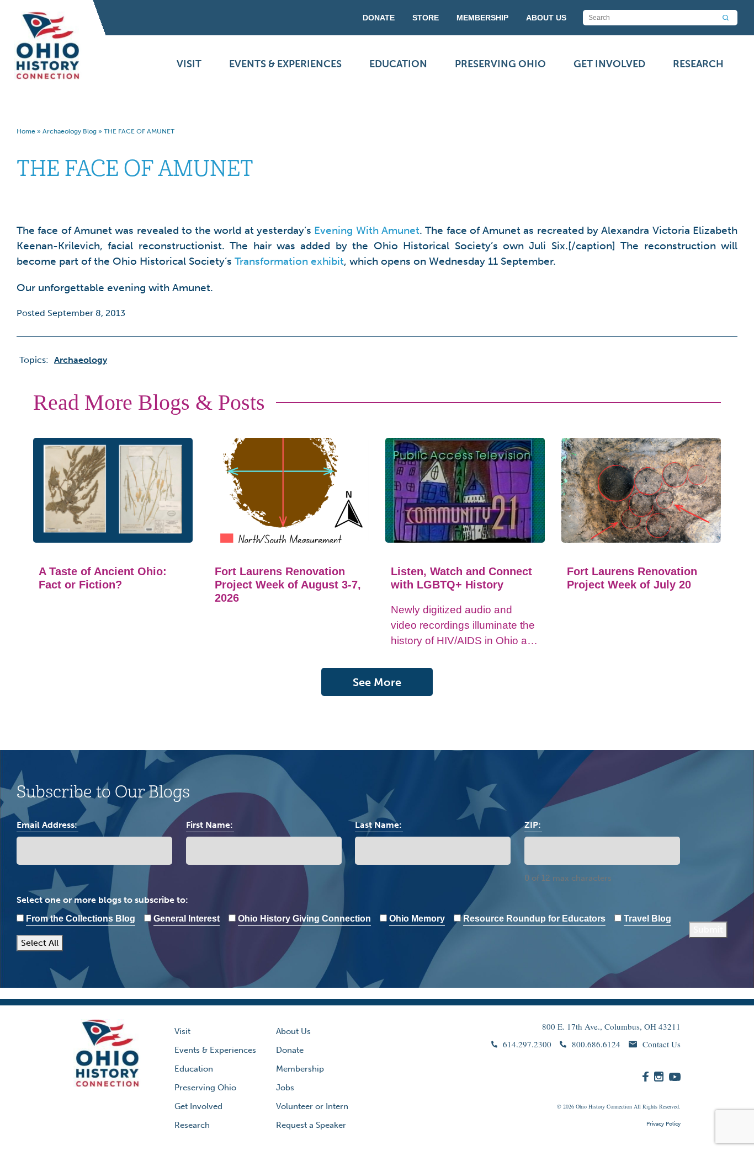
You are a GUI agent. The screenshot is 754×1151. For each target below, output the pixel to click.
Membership (300, 1069)
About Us (293, 1031)
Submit (708, 929)
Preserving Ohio (500, 64)
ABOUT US (546, 17)
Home (26, 131)
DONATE (379, 17)
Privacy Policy (663, 1124)
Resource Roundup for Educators (534, 918)
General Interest (186, 918)
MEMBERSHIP (482, 17)
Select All (40, 943)
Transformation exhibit (289, 261)
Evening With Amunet (367, 230)
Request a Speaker (311, 1125)
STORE (425, 17)
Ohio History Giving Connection (304, 918)
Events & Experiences (285, 64)
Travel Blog (647, 918)
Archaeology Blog (70, 131)
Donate (290, 1050)
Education (398, 64)
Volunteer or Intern (312, 1106)
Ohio (581, 1106)
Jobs (285, 1088)
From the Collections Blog (80, 918)
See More (377, 682)
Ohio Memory (417, 918)
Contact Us (662, 1044)
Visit (189, 64)
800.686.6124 (596, 1044)
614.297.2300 (527, 1044)
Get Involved (609, 64)
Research (698, 64)
